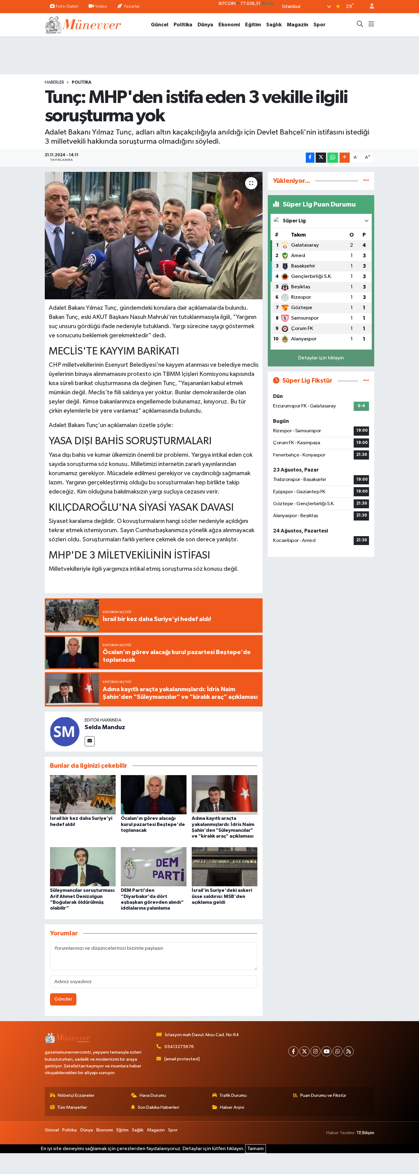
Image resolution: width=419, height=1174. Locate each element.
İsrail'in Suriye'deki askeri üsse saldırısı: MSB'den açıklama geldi (222, 896)
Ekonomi (229, 24)
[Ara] (360, 25)
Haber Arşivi (232, 1107)
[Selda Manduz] (64, 731)
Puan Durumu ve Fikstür (323, 1095)
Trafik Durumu (233, 1095)
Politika (183, 24)
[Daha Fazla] (345, 158)
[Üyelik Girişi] (369, 6)
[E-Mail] (90, 741)
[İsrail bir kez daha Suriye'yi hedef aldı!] (83, 794)
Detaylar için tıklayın (321, 358)
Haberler (54, 82)
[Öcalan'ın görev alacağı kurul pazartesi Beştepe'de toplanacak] (153, 794)
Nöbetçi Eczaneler (76, 1095)
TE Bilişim (365, 1132)
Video (101, 6)
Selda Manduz (105, 727)
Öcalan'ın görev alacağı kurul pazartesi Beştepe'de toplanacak (153, 824)
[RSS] (349, 1051)
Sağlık (274, 24)
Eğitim (253, 24)
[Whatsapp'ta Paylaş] (332, 158)
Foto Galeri (67, 6)
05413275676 (179, 1046)
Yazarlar (132, 6)
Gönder (63, 999)
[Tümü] (366, 181)
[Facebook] (293, 1051)
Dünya (205, 24)
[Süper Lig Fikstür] (366, 380)
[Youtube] (326, 1051)
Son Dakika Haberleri (158, 1107)
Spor (319, 24)
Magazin (297, 24)
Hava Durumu (153, 1095)
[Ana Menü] (371, 25)
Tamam (255, 1148)
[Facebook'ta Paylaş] (310, 158)
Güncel (159, 24)
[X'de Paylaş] (321, 158)
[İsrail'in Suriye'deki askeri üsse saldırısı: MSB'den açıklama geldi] (224, 866)
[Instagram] (315, 1051)
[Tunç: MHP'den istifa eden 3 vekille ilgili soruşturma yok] (154, 235)
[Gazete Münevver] (83, 24)
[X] (304, 1051)
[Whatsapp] (338, 1051)
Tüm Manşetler (72, 1107)
